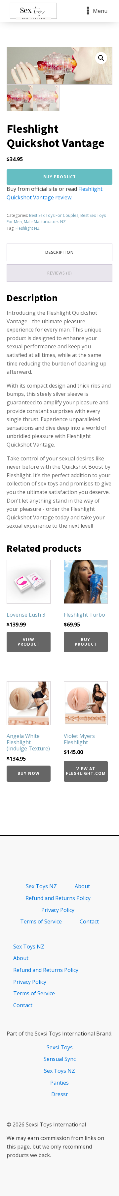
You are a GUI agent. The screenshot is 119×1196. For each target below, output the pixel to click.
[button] (101, 58)
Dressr (59, 1094)
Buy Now (29, 773)
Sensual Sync (60, 1059)
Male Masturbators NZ (45, 221)
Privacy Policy (57, 910)
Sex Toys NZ (41, 886)
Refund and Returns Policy (58, 898)
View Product (29, 642)
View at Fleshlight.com (86, 771)
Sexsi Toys (60, 1047)
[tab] (59, 252)
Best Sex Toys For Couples (53, 215)
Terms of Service (41, 921)
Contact (89, 921)
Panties (59, 1082)
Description (59, 252)
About (82, 886)
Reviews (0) (59, 273)
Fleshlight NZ (28, 228)
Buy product (59, 177)
